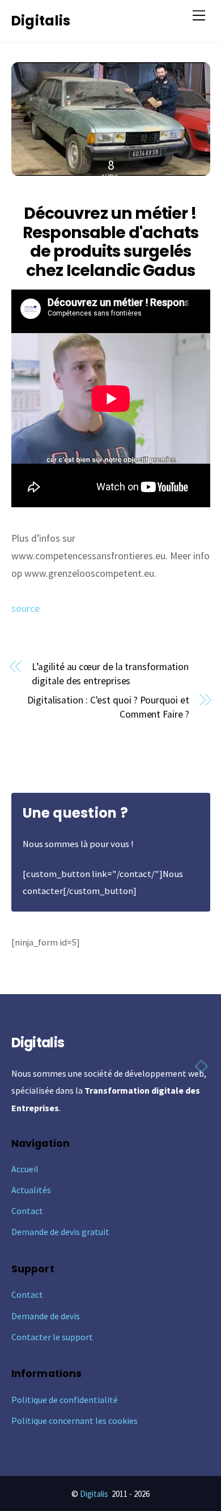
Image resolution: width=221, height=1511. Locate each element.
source (25, 608)
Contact (27, 1210)
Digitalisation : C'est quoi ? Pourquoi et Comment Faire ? (108, 707)
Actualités (31, 1189)
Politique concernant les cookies (74, 1420)
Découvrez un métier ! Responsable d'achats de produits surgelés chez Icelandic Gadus (110, 242)
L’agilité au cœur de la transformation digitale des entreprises (110, 673)
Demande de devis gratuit (60, 1231)
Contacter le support (52, 1336)
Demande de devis (45, 1316)
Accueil (25, 1169)
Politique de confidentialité (64, 1399)
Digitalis (94, 1493)
